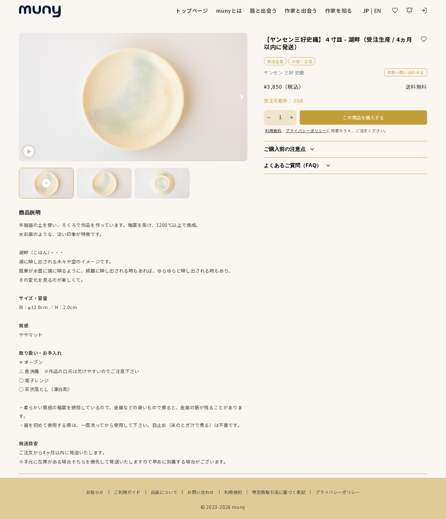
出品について (164, 492)
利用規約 (273, 130)
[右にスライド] (241, 97)
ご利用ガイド (127, 492)
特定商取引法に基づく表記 (278, 492)
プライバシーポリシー (306, 130)
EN (377, 10)
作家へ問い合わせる (405, 72)
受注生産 (275, 61)
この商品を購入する (363, 117)
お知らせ (95, 492)
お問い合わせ (200, 492)
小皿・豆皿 (302, 61)
